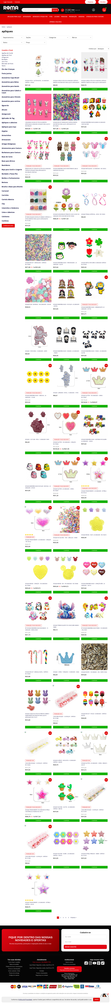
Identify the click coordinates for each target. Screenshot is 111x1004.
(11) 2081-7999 (72, 10)
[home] (10, 9)
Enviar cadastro (70, 947)
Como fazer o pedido (14, 962)
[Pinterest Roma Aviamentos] (98, 963)
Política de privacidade (69, 964)
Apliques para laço (14, 16)
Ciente (96, 999)
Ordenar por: (93, 49)
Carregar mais (8, 226)
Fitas (50, 16)
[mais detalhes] (38, 89)
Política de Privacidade (25, 999)
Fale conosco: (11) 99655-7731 (42, 962)
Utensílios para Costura (95, 16)
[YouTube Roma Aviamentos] (94, 963)
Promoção (73, 16)
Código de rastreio (14, 975)
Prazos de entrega (14, 973)
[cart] (104, 10)
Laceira (56, 16)
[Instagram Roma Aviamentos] (90, 963)
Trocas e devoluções (41, 973)
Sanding (81, 16)
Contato (42, 971)
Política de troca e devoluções (14, 966)
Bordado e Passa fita (40, 16)
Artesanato (27, 16)
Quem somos (69, 962)
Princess (64, 16)
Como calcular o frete (14, 971)
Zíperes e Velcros (55, 22)
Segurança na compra (42, 975)
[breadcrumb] (3, 27)
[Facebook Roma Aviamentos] (86, 963)
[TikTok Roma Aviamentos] (102, 963)
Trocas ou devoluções (14, 968)
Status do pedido (14, 964)
